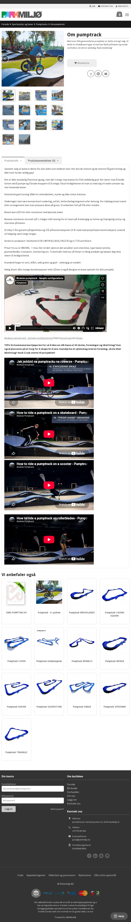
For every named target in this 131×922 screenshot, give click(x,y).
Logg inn (72, 799)
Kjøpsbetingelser (36, 875)
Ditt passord (7, 795)
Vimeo (79, 338)
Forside (5, 24)
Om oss (71, 795)
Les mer (90, 911)
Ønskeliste (83, 63)
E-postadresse (9, 784)
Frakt (20, 875)
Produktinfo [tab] (11, 160)
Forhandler (73, 792)
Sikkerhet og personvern (62, 875)
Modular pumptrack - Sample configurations (28, 338)
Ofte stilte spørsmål (105, 875)
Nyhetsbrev (84, 875)
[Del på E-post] (105, 73)
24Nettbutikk (71, 917)
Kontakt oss (74, 803)
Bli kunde (72, 788)
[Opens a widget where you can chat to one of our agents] (119, 916)
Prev (8, 58)
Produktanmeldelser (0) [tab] (41, 160)
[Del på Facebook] (90, 73)
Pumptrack (65, 338)
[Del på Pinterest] (98, 73)
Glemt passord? (57, 809)
